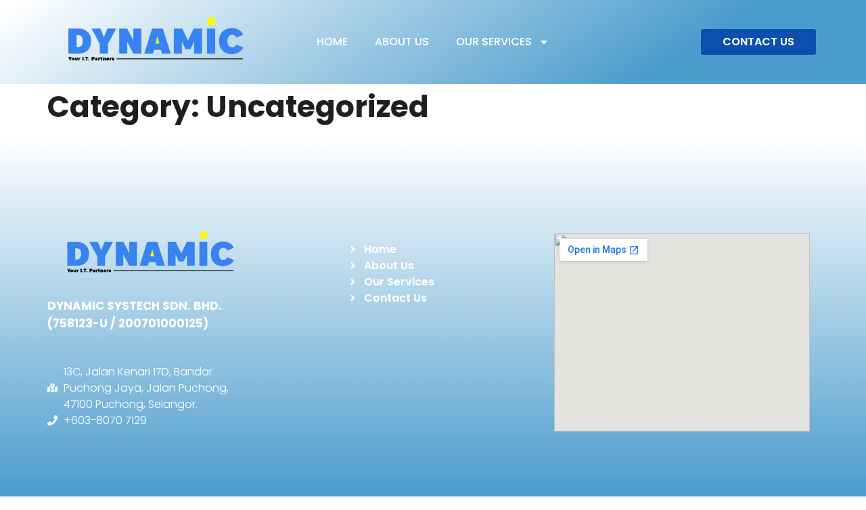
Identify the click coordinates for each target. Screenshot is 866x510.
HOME (332, 41)
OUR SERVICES (494, 41)
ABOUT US (402, 41)
